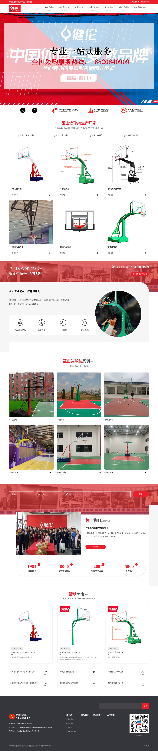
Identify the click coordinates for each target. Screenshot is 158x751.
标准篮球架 (70, 719)
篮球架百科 (98, 715)
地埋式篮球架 (70, 727)
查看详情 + (95, 547)
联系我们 (85, 715)
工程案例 (111, 715)
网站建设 (146, 746)
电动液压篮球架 (71, 731)
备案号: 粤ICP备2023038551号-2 (43, 746)
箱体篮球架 (70, 723)
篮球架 (69, 715)
